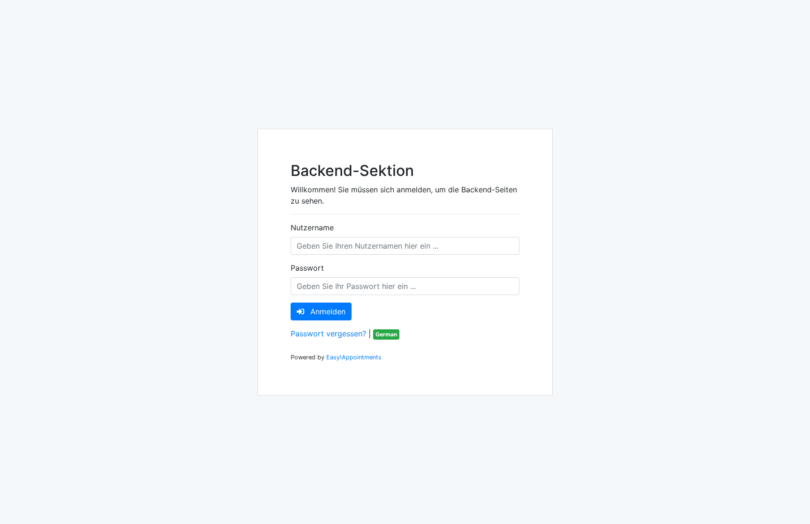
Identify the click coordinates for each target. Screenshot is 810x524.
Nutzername (312, 227)
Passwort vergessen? (328, 333)
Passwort (307, 268)
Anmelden (326, 311)
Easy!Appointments (354, 357)
